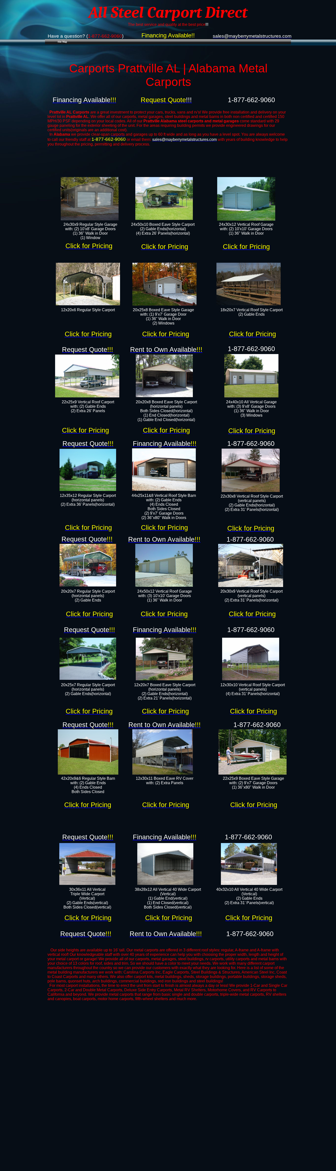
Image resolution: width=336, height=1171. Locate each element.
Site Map (62, 41)
